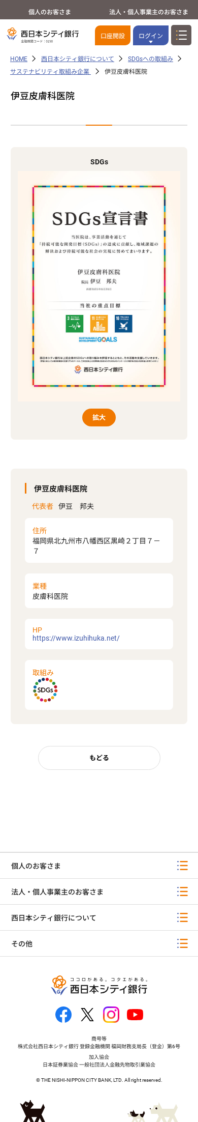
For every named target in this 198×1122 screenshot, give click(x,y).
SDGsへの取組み (150, 59)
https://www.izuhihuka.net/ (76, 634)
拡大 (99, 417)
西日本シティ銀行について (77, 59)
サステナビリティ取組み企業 (50, 71)
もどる (99, 758)
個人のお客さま (49, 12)
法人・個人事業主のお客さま (148, 12)
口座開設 (113, 36)
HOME (18, 59)
